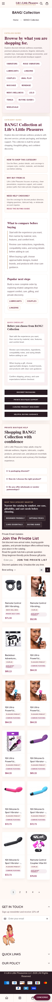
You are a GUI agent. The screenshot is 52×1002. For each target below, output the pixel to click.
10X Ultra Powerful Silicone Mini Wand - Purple (12, 760)
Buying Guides (26, 100)
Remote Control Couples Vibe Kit (38, 861)
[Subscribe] (47, 919)
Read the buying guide (18, 209)
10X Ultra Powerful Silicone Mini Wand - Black (36, 657)
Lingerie (28, 71)
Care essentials (14, 525)
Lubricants (13, 71)
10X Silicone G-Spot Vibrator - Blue (37, 811)
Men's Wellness (15, 93)
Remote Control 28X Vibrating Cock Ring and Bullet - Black (13, 605)
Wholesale (13, 107)
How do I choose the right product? (25, 479)
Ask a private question (31, 552)
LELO (31, 93)
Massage (11, 85)
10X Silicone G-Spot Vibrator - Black (12, 861)
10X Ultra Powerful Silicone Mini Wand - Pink (36, 709)
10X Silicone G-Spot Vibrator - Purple (37, 760)
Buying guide (33, 525)
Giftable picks (36, 518)
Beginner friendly (15, 518)
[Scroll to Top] (47, 987)
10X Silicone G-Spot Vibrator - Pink (12, 811)
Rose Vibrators (31, 64)
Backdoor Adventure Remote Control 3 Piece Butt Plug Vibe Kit (13, 657)
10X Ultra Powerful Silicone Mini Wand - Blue (11, 709)
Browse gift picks (38, 555)
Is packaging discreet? (19, 471)
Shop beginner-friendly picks (15, 555)
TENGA (10, 100)
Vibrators (12, 64)
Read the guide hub (11, 552)
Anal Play (26, 78)
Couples (11, 78)
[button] (47, 3)
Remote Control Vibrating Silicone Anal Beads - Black (38, 605)
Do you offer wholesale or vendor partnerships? (23, 488)
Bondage (26, 85)
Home (15, 20)
